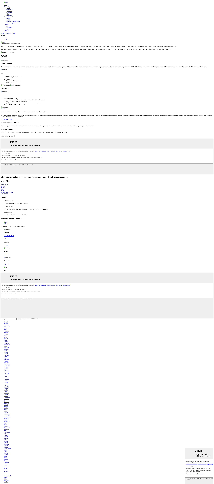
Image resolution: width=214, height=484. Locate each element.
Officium (9, 11)
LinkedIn (6, 245)
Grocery (9, 15)
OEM (8, 20)
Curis (8, 8)
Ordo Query (11, 33)
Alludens (9, 12)
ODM (9, 18)
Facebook (6, 264)
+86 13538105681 (9, 236)
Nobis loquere (4, 184)
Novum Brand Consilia (13, 21)
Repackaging (10, 23)
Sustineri (9, 27)
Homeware (10, 9)
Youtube (6, 254)
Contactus (6, 30)
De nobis (6, 24)
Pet (8, 14)
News (8, 29)
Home (5, 5)
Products (6, 6)
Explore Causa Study (6, 119)
